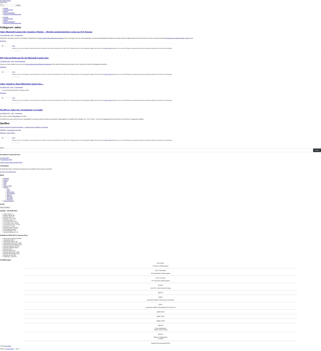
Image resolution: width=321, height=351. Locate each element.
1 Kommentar (18, 113)
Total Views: (6, 226)
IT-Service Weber (107, 48)
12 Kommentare (18, 87)
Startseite (5, 8)
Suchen (2, 147)
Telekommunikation (8, 201)
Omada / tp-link (7, 186)
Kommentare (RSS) (6, 159)
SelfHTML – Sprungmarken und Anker (10, 130)
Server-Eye (10, 199)
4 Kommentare (19, 35)
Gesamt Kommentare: (9, 232)
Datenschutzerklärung (9, 13)
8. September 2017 (5, 113)
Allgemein (6, 178)
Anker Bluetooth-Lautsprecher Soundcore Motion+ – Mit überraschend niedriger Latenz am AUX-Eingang (46, 32)
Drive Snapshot (11, 193)
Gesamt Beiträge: (8, 230)
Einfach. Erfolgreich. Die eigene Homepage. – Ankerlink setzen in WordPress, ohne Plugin (24, 127)
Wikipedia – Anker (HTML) (7, 133)
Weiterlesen (3, 41)
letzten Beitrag (16, 116)
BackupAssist (10, 192)
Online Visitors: (7, 214)
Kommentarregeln (8, 10)
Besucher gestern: (8, 220)
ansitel (8, 190)
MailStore (9, 195)
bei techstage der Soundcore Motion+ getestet (177, 38)
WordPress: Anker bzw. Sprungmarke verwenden (21, 110)
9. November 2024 (5, 35)
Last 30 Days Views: (9, 223)
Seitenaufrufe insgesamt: (10, 229)
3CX (8, 189)
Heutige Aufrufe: (8, 215)
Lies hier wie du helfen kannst (8, 172)
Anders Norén (10, 349)
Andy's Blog (3, 2)
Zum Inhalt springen (5, 0)
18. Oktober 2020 (4, 87)
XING (20, 162)
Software (5, 187)
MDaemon (9, 196)
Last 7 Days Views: (8, 221)
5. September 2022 (5, 61)
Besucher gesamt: (8, 227)
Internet (5, 181)
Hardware (6, 180)
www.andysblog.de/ (16, 50)
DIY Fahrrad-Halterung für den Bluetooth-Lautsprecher (24, 58)
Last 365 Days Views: (9, 224)
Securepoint (10, 198)
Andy (12, 35)
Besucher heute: (7, 217)
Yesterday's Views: (8, 218)
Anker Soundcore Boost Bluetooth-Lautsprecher (38, 64)
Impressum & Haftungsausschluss (12, 14)
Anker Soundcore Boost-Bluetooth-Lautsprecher (51, 38)
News (4, 184)
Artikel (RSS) (5, 158)
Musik (5, 183)
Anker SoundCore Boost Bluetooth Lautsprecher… (22, 84)
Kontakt (5, 11)
